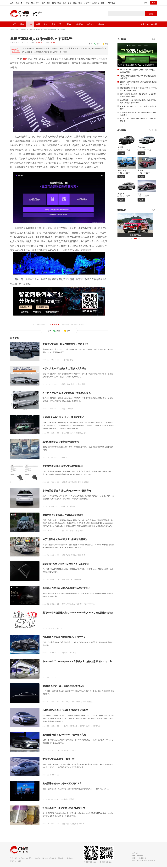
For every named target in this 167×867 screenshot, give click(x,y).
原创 (22, 24)
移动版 (154, 24)
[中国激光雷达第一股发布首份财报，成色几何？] (24, 351)
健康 (64, 2)
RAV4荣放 (122, 170)
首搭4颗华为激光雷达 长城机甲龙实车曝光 (63, 417)
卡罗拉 (140, 170)
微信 (98, 44)
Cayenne (141, 147)
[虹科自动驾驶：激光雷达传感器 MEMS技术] (24, 815)
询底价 (121, 153)
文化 (48, 2)
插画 (59, 2)
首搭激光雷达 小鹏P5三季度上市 (58, 759)
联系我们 (30, 858)
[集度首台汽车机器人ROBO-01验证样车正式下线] (24, 595)
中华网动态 (69, 858)
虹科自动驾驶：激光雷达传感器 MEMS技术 (64, 807)
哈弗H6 (120, 147)
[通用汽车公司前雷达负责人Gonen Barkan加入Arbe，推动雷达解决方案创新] (24, 619)
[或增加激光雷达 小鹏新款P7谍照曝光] (24, 449)
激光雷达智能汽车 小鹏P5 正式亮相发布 (62, 783)
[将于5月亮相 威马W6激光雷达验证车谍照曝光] (24, 546)
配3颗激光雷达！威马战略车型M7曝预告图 (63, 685)
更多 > (154, 38)
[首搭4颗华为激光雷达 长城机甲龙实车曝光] (24, 424)
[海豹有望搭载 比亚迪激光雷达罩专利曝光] (24, 473)
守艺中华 (87, 2)
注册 (145, 3)
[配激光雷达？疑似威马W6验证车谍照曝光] (24, 522)
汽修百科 (79, 24)
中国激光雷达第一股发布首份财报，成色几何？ (66, 344)
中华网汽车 (14, 29)
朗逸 (139, 193)
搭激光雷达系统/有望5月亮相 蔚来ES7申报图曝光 (67, 490)
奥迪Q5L (121, 193)
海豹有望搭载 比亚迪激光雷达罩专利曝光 (63, 466)
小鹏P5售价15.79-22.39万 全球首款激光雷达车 (65, 710)
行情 (32, 29)
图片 (53, 24)
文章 (30, 24)
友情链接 (61, 858)
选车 (61, 24)
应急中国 (95, 2)
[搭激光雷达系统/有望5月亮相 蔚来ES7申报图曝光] (24, 497)
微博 (106, 44)
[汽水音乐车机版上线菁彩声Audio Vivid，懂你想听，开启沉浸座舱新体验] (137, 54)
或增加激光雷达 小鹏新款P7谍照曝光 (61, 441)
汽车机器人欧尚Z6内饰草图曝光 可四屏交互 (64, 637)
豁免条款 (53, 858)
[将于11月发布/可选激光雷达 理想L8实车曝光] (24, 375)
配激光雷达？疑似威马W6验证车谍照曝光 (63, 514)
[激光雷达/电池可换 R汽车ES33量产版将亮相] (24, 742)
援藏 (54, 2)
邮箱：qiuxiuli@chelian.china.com (143, 860)
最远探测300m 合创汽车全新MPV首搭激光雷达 (66, 563)
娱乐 (33, 2)
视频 (46, 24)
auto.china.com (55, 324)
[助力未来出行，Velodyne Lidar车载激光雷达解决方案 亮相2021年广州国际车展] (24, 668)
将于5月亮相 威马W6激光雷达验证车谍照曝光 (65, 539)
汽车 (38, 2)
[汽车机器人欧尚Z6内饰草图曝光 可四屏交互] (24, 644)
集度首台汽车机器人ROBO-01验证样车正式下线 (66, 588)
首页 (12, 2)
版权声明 (45, 858)
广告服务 (22, 858)
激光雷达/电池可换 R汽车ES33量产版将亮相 (64, 734)
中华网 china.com (20, 13)
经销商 (101, 24)
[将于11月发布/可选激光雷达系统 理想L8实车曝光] (24, 400)
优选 (75, 2)
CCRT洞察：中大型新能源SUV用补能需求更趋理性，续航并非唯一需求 (138, 101)
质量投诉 (145, 24)
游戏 (43, 2)
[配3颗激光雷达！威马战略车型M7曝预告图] (24, 693)
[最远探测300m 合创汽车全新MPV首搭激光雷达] (24, 571)
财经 (27, 2)
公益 (69, 2)
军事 (22, 2)
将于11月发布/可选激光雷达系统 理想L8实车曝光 (67, 392)
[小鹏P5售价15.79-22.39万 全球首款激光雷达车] (24, 717)
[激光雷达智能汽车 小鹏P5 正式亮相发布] (24, 790)
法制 (80, 2)
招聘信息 (38, 858)
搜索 (150, 13)
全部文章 (24, 29)
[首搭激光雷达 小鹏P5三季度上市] (24, 766)
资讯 (17, 2)
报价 (69, 24)
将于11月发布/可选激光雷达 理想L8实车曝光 (64, 368)
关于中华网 (13, 858)
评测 (38, 24)
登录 (153, 3)
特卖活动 (91, 24)
